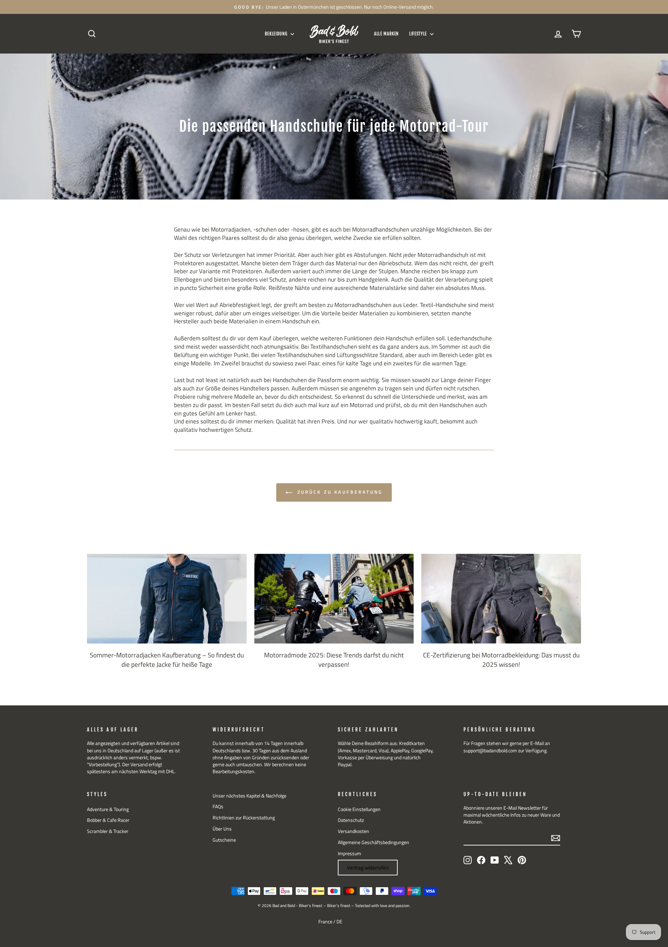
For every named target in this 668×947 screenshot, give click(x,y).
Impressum (349, 853)
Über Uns (222, 829)
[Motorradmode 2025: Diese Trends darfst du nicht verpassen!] (334, 599)
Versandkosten (353, 831)
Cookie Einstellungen (359, 809)
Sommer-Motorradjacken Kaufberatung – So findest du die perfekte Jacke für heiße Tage (167, 659)
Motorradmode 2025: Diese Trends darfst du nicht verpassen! (334, 659)
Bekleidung (277, 34)
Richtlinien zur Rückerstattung (244, 817)
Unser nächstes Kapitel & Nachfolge (249, 796)
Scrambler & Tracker (107, 831)
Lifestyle (418, 34)
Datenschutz (351, 820)
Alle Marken (386, 34)
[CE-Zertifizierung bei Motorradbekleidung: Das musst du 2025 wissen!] (501, 599)
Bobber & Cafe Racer (108, 820)
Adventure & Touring (108, 809)
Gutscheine (224, 840)
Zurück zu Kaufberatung (339, 491)
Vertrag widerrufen (368, 868)
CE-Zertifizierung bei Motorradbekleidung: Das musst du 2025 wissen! (501, 659)
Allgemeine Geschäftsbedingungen (373, 842)
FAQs (218, 806)
